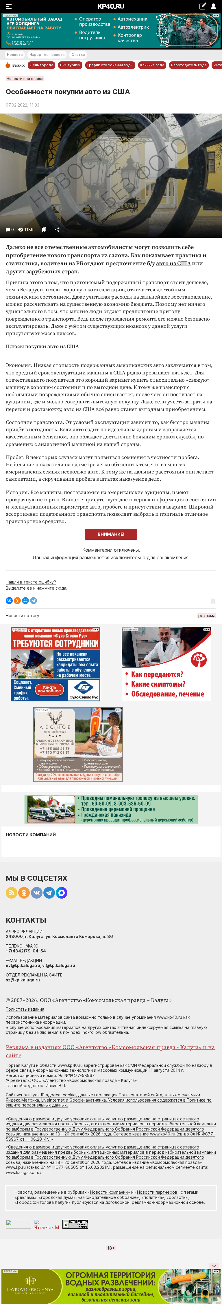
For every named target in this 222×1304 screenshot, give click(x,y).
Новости (15, 54)
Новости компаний (31, 834)
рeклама (206, 615)
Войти (213, 6)
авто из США (173, 263)
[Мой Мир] (25, 600)
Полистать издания (25, 1009)
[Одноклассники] (17, 600)
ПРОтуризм (70, 65)
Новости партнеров (25, 78)
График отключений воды (110, 65)
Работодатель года (189, 65)
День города (41, 65)
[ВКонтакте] (9, 600)
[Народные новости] (202, 6)
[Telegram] (33, 600)
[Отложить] (44, 229)
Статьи (78, 54)
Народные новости (46, 54)
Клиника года (152, 65)
